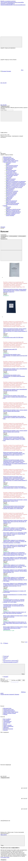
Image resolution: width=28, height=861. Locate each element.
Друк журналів (18, 2)
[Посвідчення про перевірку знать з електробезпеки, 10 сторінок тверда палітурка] (15, 355)
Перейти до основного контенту (8, 1)
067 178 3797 (4, 82)
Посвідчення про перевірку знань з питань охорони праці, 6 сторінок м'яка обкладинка (15, 410)
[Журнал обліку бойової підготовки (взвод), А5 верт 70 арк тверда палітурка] (15, 612)
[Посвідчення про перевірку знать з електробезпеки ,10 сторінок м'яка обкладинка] (15, 376)
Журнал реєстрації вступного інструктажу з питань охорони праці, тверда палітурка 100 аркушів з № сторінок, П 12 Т (15, 521)
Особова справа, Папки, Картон (10, 160)
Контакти (23, 4)
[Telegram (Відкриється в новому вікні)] (11, 15)
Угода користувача (5, 857)
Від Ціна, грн (4, 680)
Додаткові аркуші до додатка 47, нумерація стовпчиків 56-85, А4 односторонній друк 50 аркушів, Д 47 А (13, 606)
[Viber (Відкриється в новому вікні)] (11, 25)
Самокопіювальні (11, 2)
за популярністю (4, 236)
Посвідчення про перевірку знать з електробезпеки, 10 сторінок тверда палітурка (15, 369)
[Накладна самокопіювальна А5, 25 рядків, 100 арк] (15, 591)
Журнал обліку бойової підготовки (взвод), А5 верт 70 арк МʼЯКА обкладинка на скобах (15, 627)
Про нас (5, 723)
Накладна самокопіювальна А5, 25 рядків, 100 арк (15, 594)
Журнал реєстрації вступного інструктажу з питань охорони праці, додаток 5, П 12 (15, 500)
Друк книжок (4, 2)
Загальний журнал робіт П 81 (10, 349)
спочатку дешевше (13, 236)
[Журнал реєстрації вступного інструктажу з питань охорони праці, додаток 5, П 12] (15, 487)
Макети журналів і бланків (9, 161)
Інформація (8, 4)
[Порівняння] (11, 42)
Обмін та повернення (8, 726)
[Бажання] (14, 54)
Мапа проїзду (4, 834)
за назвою (3, 237)
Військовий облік (7, 157)
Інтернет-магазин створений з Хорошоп (10, 694)
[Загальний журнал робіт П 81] (15, 337)
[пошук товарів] (11, 116)
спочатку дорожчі (22, 236)
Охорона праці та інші (8, 158)
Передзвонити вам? (5, 106)
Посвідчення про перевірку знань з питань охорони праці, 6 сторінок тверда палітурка (15, 431)
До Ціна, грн (15, 680)
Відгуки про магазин (16, 4)
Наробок (5, 205)
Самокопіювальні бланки (9, 159)
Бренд (22, 673)
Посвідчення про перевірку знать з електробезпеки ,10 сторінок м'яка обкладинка (15, 390)
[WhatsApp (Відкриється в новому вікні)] (11, 36)
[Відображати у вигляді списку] (11, 255)
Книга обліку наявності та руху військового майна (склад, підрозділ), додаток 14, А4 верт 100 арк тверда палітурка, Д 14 (15, 546)
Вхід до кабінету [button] (7, 719)
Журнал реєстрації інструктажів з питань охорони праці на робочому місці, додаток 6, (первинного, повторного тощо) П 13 (14, 290)
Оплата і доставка (6, 3)
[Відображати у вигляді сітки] (11, 244)
